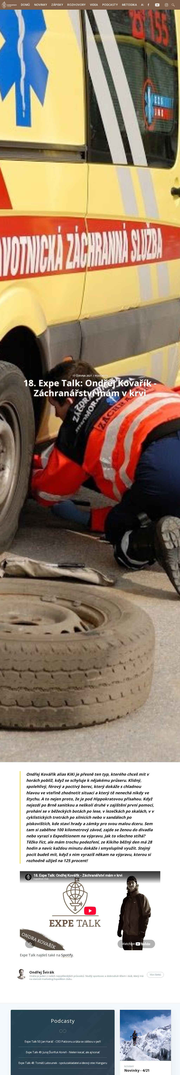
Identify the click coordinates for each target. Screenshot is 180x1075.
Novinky (40, 5)
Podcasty (110, 5)
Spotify (67, 955)
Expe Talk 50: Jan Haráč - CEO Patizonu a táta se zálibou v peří (63, 1041)
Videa (94, 5)
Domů (25, 5)
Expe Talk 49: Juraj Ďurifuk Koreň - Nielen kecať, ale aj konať (63, 1052)
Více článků (155, 974)
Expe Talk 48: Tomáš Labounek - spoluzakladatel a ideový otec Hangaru (62, 1063)
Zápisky (57, 5)
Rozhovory (76, 5)
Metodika (129, 5)
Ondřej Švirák (41, 972)
